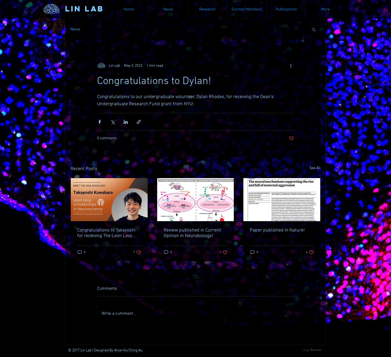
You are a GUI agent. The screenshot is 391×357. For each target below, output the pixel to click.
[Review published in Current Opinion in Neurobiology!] (195, 199)
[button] (313, 29)
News (75, 29)
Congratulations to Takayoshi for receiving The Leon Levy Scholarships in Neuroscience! (108, 233)
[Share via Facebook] (99, 121)
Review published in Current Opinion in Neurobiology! (192, 233)
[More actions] (291, 65)
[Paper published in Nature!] (281, 199)
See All (315, 168)
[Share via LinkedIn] (125, 121)
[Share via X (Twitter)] (112, 121)
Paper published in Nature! (277, 230)
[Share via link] (138, 121)
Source (315, 350)
